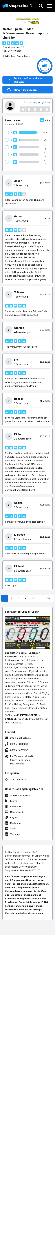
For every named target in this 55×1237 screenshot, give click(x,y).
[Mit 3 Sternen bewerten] (35, 109)
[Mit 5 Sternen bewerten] (47, 109)
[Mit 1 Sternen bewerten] (23, 109)
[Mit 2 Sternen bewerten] (29, 109)
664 (49, 598)
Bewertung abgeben (36, 102)
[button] (41, 6)
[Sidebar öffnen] (49, 6)
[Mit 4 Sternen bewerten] (41, 109)
